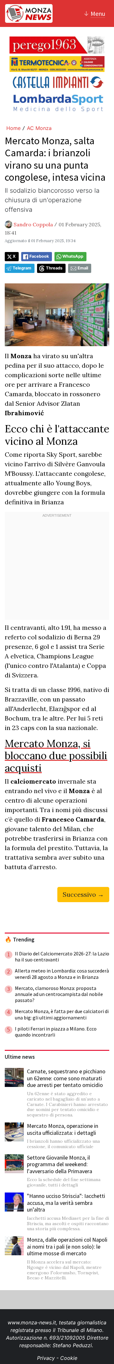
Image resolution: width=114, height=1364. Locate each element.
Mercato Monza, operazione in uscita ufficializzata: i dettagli (62, 1129)
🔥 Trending (20, 939)
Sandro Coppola (33, 224)
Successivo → (83, 894)
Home (13, 128)
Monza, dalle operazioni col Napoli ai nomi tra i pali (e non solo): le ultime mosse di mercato (67, 1246)
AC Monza (39, 128)
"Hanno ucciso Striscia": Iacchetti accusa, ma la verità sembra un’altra (66, 1202)
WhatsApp (72, 256)
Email (83, 268)
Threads (54, 268)
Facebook (39, 256)
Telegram (22, 268)
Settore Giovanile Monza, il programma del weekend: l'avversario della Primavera (59, 1164)
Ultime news (20, 1056)
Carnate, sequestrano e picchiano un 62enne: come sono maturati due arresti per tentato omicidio (66, 1078)
